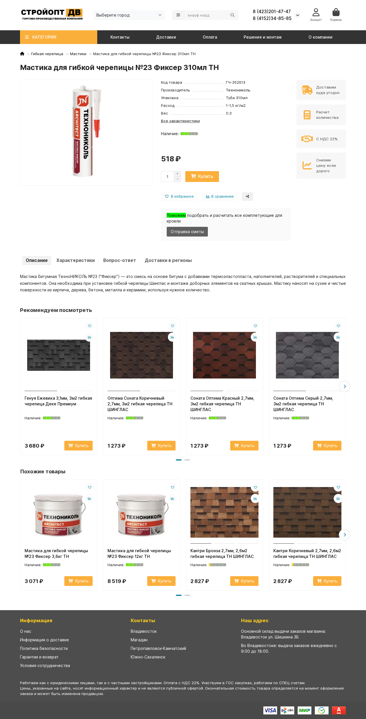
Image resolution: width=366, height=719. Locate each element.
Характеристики (75, 260)
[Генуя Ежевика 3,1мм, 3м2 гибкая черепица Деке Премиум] (59, 355)
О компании (321, 37)
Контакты (120, 37)
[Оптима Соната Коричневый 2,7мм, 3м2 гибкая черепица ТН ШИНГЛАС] (142, 355)
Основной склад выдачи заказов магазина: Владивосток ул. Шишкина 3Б (283, 634)
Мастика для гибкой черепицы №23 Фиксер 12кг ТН (139, 553)
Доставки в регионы (168, 260)
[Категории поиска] (178, 15)
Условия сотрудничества (45, 665)
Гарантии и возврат (39, 656)
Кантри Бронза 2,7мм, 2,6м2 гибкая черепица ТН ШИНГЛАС (222, 553)
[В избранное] (89, 325)
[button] (21, 386)
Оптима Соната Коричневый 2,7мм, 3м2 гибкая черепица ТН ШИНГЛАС (140, 404)
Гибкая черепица (47, 53)
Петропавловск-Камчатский (158, 648)
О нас (25, 631)
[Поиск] (232, 15)
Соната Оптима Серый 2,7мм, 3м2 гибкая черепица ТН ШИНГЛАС (303, 404)
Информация (36, 620)
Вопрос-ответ (119, 260)
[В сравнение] (89, 337)
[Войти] (316, 12)
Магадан (139, 639)
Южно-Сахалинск (148, 656)
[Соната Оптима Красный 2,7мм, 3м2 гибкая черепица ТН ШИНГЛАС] (224, 355)
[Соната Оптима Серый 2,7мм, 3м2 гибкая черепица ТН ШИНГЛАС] (307, 355)
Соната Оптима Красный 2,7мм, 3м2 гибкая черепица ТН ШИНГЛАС (222, 404)
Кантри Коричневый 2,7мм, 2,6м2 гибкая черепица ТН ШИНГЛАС (307, 553)
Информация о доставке (44, 639)
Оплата (210, 37)
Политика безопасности (44, 648)
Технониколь (238, 90)
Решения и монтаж (263, 37)
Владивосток (144, 631)
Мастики (78, 53)
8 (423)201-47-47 (272, 11)
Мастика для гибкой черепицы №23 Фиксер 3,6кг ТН (56, 553)
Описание (37, 260)
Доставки (166, 37)
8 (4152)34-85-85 (272, 18)
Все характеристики (180, 121)
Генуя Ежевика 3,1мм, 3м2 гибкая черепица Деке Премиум (58, 401)
